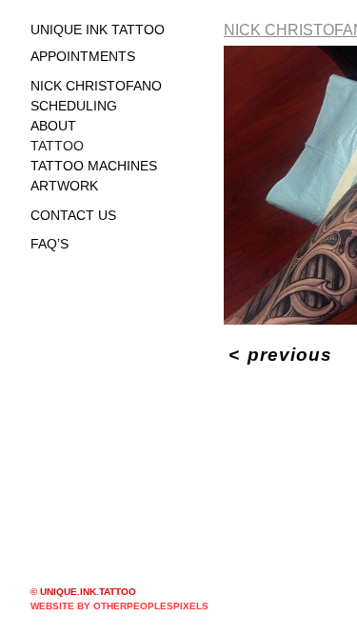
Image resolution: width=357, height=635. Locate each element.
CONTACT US (73, 215)
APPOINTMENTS (82, 56)
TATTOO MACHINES (93, 165)
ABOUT (53, 125)
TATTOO (57, 145)
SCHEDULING (73, 105)
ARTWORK (64, 185)
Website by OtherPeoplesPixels (119, 606)
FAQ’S (49, 243)
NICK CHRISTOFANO (96, 85)
